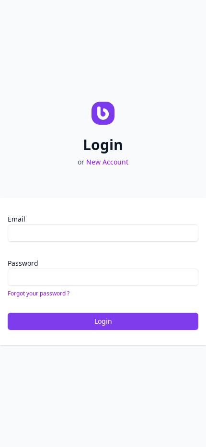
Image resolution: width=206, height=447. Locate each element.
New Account (107, 161)
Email (16, 219)
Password (23, 263)
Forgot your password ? (38, 293)
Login (103, 321)
